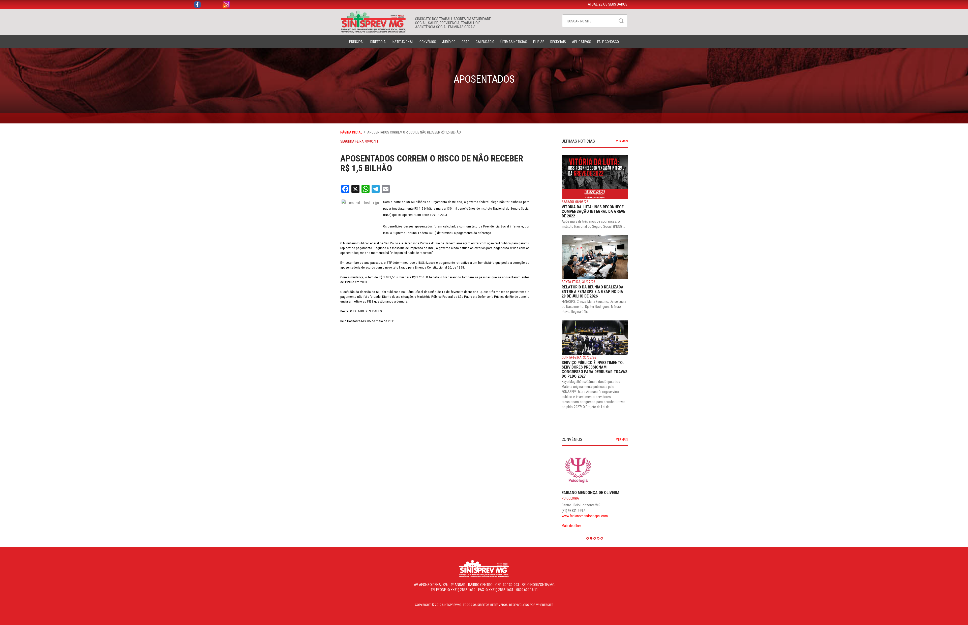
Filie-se (538, 42)
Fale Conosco (608, 42)
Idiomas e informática (595, 483)
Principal (356, 42)
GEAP (466, 42)
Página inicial (351, 132)
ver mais (622, 141)
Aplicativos (581, 42)
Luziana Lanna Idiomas (599, 477)
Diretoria (378, 42)
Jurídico (449, 42)
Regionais (558, 42)
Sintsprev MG (375, 21)
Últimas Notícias (513, 42)
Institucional (402, 42)
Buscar (621, 21)
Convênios (427, 42)
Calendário (485, 42)
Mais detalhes (587, 505)
